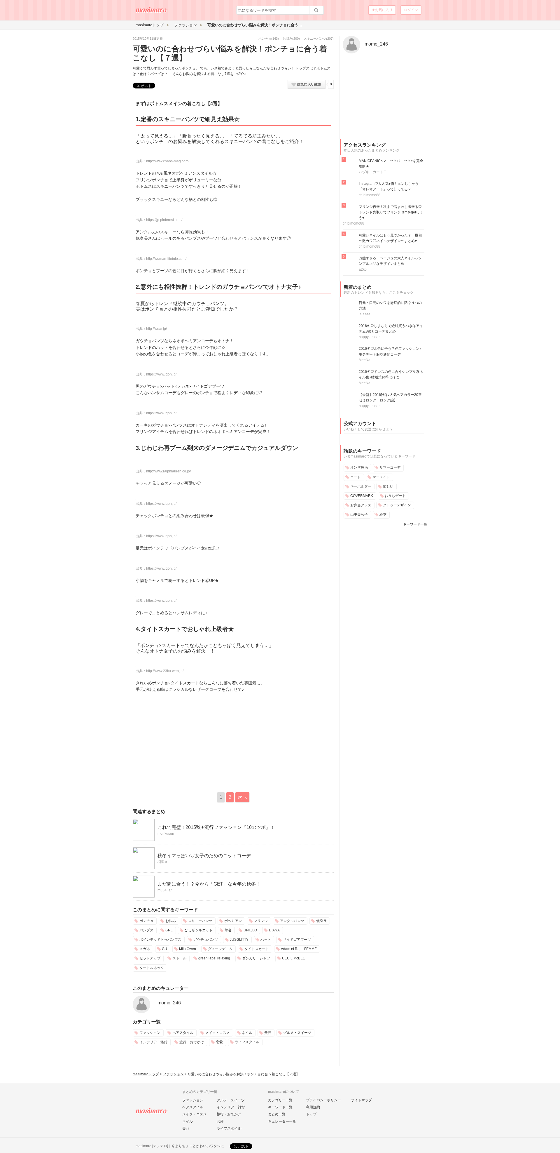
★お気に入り (382, 10)
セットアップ (149, 958)
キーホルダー (360, 486)
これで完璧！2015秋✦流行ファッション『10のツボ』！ (216, 827)
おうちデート (395, 496)
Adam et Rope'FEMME (299, 949)
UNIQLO (250, 930)
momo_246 (169, 1002)
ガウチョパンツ (205, 940)
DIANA (274, 930)
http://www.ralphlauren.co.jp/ (168, 471)
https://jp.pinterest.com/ (164, 220)
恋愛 (219, 1042)
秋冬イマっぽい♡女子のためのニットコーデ (204, 855)
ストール (179, 958)
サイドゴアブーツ (297, 940)
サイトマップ (361, 1100)
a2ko (363, 269)
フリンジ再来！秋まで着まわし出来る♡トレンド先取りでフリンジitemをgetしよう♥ (391, 212)
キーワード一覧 (415, 524)
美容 (267, 1033)
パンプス (146, 930)
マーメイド (381, 477)
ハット (265, 940)
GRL (169, 930)
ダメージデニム (220, 949)
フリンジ (261, 921)
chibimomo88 (369, 195)
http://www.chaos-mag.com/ (167, 161)
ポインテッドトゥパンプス (160, 940)
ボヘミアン (233, 921)
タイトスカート (256, 949)
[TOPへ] (152, 12)
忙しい (388, 486)
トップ (311, 1114)
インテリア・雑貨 (153, 1042)
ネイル (247, 1033)
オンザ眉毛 (359, 467)
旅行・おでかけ (191, 1042)
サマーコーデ (389, 467)
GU (164, 949)
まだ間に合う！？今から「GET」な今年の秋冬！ (209, 883)
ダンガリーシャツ (256, 958)
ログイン (411, 10)
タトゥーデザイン (397, 505)
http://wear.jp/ (156, 329)
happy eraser (369, 337)
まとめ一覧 (277, 1114)
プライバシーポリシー (323, 1100)
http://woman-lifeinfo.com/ (166, 259)
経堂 (382, 514)
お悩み (287, 38)
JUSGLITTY (239, 940)
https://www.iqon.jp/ (161, 374)
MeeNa (364, 360)
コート (355, 477)
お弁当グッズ (360, 505)
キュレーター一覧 (282, 1121)
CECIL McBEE (293, 958)
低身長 (321, 921)
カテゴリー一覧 (280, 1100)
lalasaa (364, 314)
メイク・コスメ (217, 1033)
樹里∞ (162, 862)
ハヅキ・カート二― (374, 172)
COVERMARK (361, 496)
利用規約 (313, 1107)
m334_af (165, 890)
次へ (242, 797)
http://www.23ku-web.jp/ (164, 671)
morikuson (166, 834)
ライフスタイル (247, 1042)
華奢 (228, 930)
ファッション (149, 1033)
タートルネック (151, 968)
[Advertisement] (182, 741)
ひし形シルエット (199, 930)
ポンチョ (264, 38)
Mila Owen (187, 949)
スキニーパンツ (315, 38)
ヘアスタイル (182, 1033)
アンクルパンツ (292, 921)
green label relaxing (214, 958)
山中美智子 (359, 514)
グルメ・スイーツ (297, 1033)
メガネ (144, 949)
